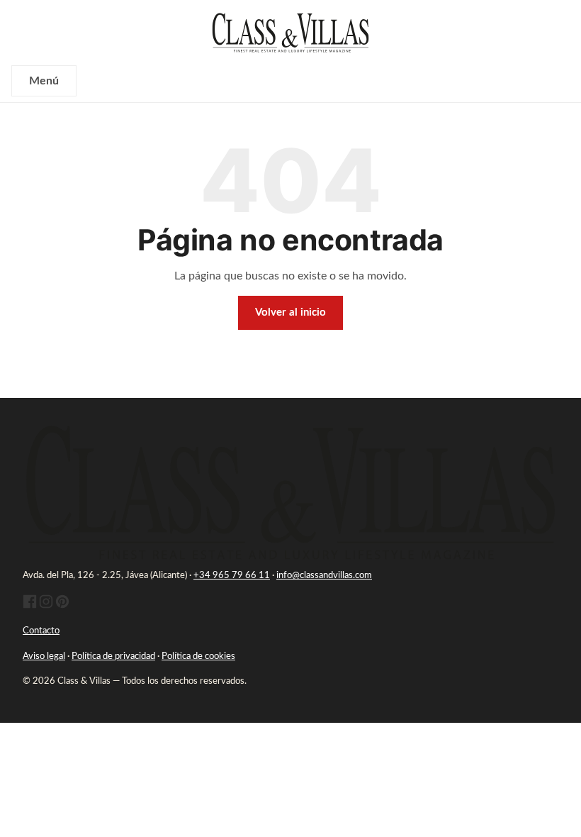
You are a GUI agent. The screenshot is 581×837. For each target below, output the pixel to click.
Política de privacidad (113, 656)
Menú (44, 81)
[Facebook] (30, 606)
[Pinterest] (62, 606)
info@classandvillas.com (324, 575)
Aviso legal (44, 656)
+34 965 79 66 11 (231, 575)
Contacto (41, 631)
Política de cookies (198, 656)
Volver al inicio (290, 312)
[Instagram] (46, 606)
